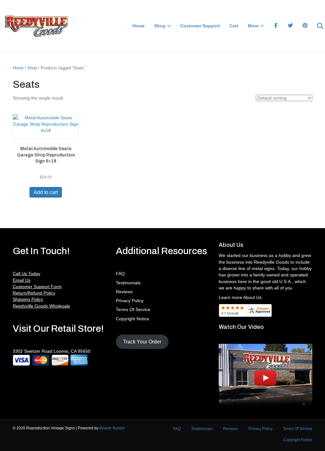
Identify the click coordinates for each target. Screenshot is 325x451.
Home (138, 25)
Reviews (124, 291)
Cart (233, 25)
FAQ (120, 273)
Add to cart (46, 192)
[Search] (316, 26)
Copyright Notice (132, 318)
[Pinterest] (305, 26)
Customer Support (200, 25)
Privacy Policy (129, 300)
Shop (160, 25)
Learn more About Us (240, 297)
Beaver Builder (112, 428)
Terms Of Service (133, 309)
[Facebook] (276, 26)
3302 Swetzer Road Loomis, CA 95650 (51, 351)
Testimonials (128, 282)
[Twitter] (290, 26)
